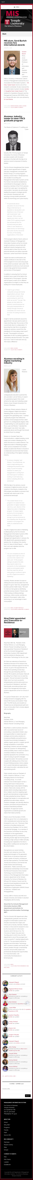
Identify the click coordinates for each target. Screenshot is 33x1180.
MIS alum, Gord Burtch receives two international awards (15, 43)
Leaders (6, 1162)
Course (24, 105)
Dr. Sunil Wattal (8, 99)
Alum (12, 107)
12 (10, 1076)
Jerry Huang (12, 1047)
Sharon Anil (12, 1028)
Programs (7, 1127)
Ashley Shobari (13, 1021)
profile (10, 990)
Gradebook (7, 1164)
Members (7, 1142)
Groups (6, 1150)
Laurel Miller (12, 1007)
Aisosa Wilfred (13, 1066)
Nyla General (12, 994)
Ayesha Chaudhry (14, 1015)
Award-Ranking (14, 105)
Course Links (6, 1089)
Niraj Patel (7, 967)
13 (11, 1076)
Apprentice (20, 1003)
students (20, 107)
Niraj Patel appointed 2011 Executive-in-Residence (14, 620)
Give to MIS (7, 1135)
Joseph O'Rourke (14, 1034)
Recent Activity (8, 1144)
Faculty (6, 1130)
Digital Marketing (19, 609)
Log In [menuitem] (3, 1)
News (20, 105)
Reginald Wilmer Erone (15, 989)
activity (18, 984)
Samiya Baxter (13, 1060)
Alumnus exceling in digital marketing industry (14, 361)
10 (7, 1076)
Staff (5, 1132)
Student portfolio (18, 607)
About (6, 1122)
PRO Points (7, 1159)
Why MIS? (7, 1125)
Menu (17, 7)
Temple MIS (16, 14)
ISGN (27, 965)
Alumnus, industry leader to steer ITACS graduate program (14, 118)
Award (16, 107)
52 (14, 1076)
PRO (5, 1157)
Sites (5, 1147)
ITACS (15, 349)
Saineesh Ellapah (14, 982)
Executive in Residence (20, 965)
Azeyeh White (13, 1053)
